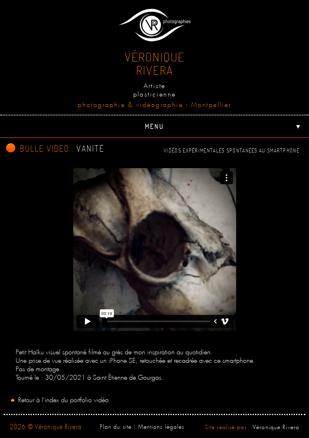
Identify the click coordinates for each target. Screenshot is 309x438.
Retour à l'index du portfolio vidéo (62, 399)
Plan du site (116, 425)
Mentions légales (161, 425)
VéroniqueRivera (155, 63)
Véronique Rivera (276, 426)
